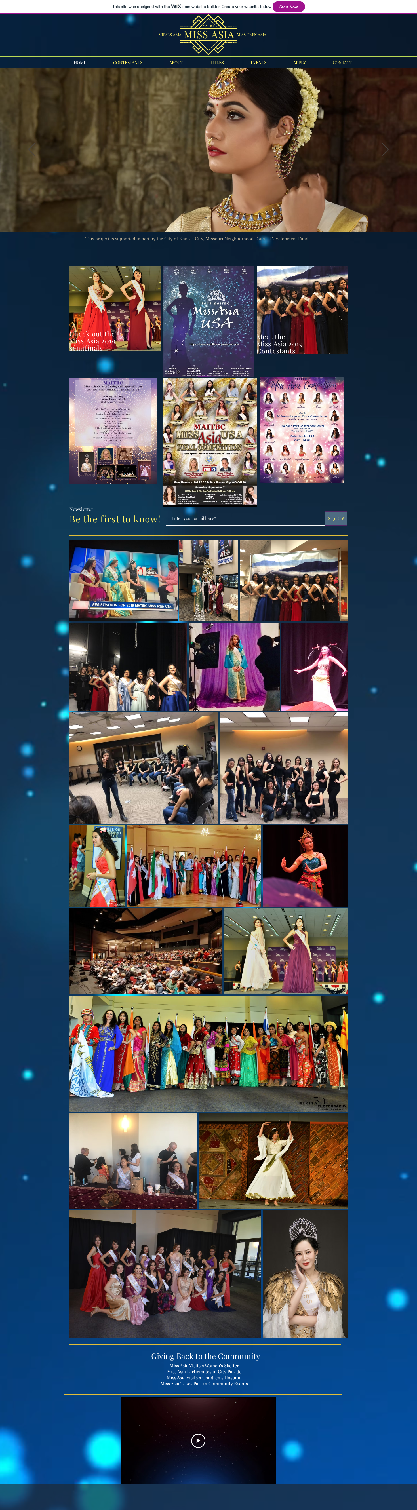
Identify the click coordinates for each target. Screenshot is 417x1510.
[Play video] (198, 1441)
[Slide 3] (211, 217)
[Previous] (31, 149)
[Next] (385, 149)
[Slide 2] (206, 217)
